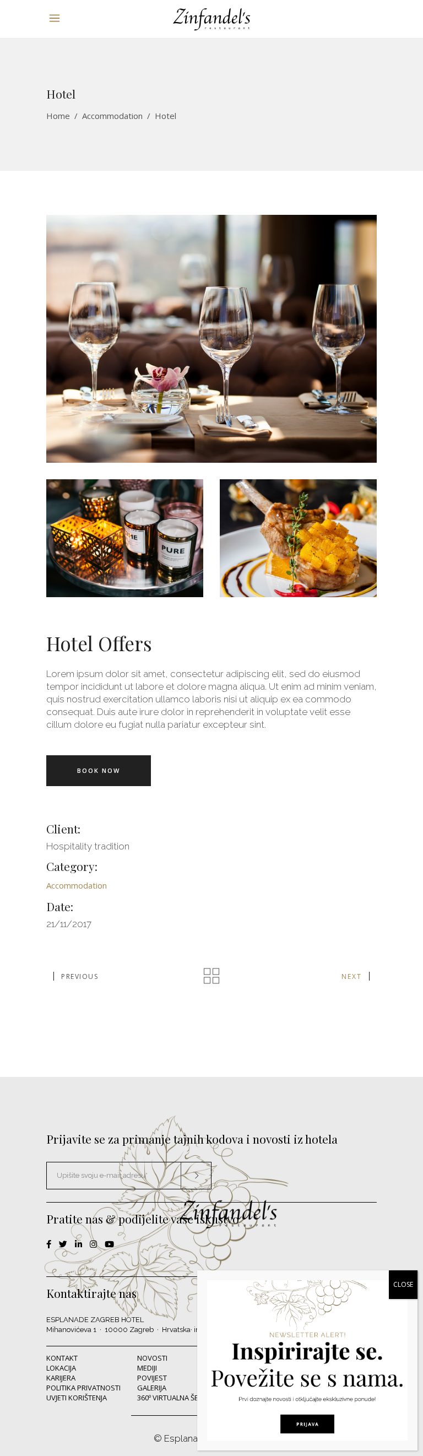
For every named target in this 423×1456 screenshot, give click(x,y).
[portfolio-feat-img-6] (124, 538)
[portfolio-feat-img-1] (298, 538)
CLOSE (403, 1284)
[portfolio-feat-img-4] (211, 339)
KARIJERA (60, 1378)
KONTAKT (62, 1358)
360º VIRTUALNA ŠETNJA (175, 1398)
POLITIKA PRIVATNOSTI (83, 1388)
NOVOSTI (152, 1358)
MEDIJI (147, 1368)
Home (58, 115)
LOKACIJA (61, 1368)
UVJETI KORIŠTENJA (76, 1398)
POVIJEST (152, 1378)
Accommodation (112, 115)
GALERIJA (151, 1388)
